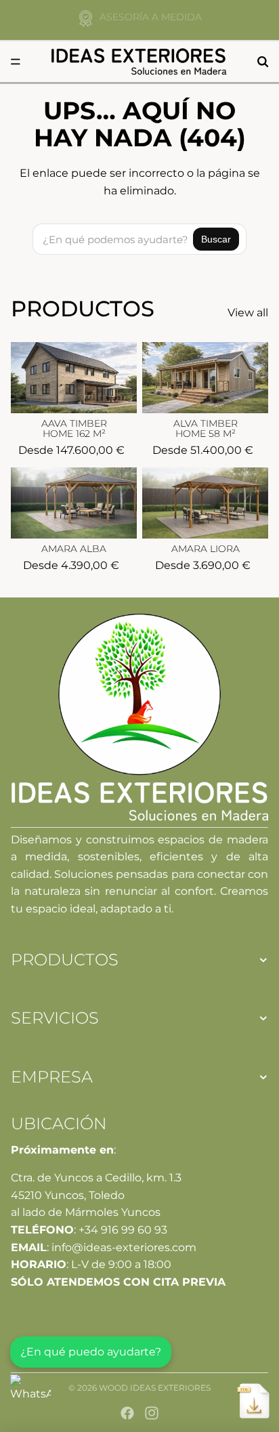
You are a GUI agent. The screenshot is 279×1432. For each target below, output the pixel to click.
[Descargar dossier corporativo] (253, 1400)
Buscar (216, 239)
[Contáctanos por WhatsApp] (30, 1394)
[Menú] (15, 61)
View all (248, 312)
